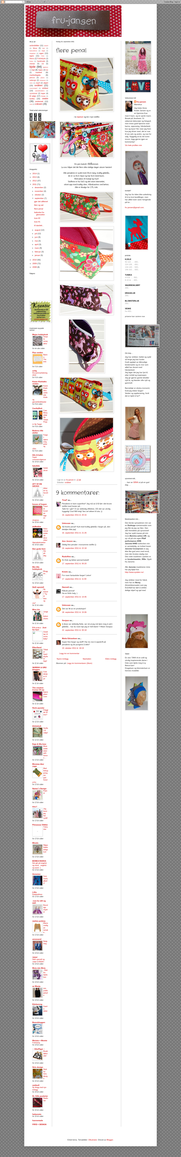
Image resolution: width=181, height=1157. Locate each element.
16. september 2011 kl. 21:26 (74, 533)
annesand (36, 939)
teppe (43, 93)
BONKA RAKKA (39, 861)
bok (43, 48)
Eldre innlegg (110, 659)
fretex (31, 61)
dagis (43, 51)
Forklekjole (41, 59)
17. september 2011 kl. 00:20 (74, 563)
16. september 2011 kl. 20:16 (74, 515)
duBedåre (36, 526)
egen (41, 53)
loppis (40, 70)
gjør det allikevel (41, 201)
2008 (34, 267)
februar (38, 252)
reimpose (43, 80)
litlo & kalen (37, 455)
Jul (42, 64)
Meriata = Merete (39, 1040)
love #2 (37, 218)
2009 (34, 263)
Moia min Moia (38, 968)
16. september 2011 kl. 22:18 (74, 548)
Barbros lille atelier (37, 432)
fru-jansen (141, 102)
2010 (34, 260)
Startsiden (87, 659)
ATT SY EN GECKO (37, 485)
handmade (41, 61)
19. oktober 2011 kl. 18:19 (73, 648)
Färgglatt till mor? (45, 712)
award (46, 45)
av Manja (36, 986)
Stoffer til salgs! (45, 730)
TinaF (64, 500)
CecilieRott (37, 408)
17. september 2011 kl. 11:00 (74, 579)
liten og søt (38, 205)
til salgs (33, 96)
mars (37, 248)
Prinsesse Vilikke (40, 825)
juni (36, 237)
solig (34, 371)
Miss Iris (36, 609)
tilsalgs (43, 96)
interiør (32, 64)
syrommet (33, 93)
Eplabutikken (37, 894)
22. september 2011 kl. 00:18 (74, 630)
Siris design (37, 1067)
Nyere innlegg (62, 659)
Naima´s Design (39, 789)
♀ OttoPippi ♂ (38, 1049)
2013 (34, 177)
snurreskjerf (33, 88)
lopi (33, 70)
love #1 (37, 222)
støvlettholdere (40, 91)
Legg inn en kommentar (69, 653)
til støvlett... (39, 225)
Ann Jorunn (67, 541)
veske (45, 98)
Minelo (35, 843)
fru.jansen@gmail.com (134, 207)
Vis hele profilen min (133, 145)
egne (32, 56)
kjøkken (45, 67)
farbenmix (36, 1114)
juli (36, 233)
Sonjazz (65, 620)
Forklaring (36, 1043)
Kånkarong (37, 1004)
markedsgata (35, 75)
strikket (45, 88)
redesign (33, 80)
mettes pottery (38, 921)
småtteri (68, 482)
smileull (35, 1085)
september (39, 198)
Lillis (34, 892)
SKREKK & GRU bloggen (39, 668)
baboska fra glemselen (39, 213)
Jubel (34, 957)
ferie (42, 56)
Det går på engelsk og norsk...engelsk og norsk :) (39, 865)
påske (43, 77)
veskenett (39, 101)
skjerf (38, 83)
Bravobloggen (38, 1022)
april (37, 244)
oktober (38, 195)
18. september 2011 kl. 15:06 (74, 612)
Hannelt (65, 587)
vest (31, 104)
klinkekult (36, 726)
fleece (32, 59)
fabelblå (36, 466)
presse (32, 78)
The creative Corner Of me (38, 689)
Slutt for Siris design (45, 1073)
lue (47, 70)
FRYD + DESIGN (39, 1124)
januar (38, 255)
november (39, 191)
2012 (34, 181)
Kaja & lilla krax (39, 744)
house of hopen (39, 504)
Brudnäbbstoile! (45, 1053)
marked (39, 72)
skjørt (45, 83)
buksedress (33, 51)
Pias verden (37, 352)
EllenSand (36, 647)
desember (39, 187)
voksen (38, 104)
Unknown (66, 523)
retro (31, 83)
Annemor (36, 874)
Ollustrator (92, 1140)
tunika (32, 99)
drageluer (33, 53)
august (38, 230)
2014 (34, 173)
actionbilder (34, 45)
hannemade (37, 1120)
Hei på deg (44, 553)
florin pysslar (38, 708)
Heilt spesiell (38, 587)
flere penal (38, 209)
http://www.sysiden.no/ (134, 572)
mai (36, 241)
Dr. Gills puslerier (40, 1096)
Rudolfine (66, 556)
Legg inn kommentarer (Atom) (79, 663)
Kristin (65, 572)
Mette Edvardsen (69, 638)
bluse (35, 48)
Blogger (110, 1140)
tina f (34, 807)
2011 (34, 184)
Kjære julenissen (45, 694)
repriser (80, 117)
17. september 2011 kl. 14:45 (74, 597)
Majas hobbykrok (40, 334)
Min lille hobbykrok (37, 568)
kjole (33, 66)
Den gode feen (39, 549)
